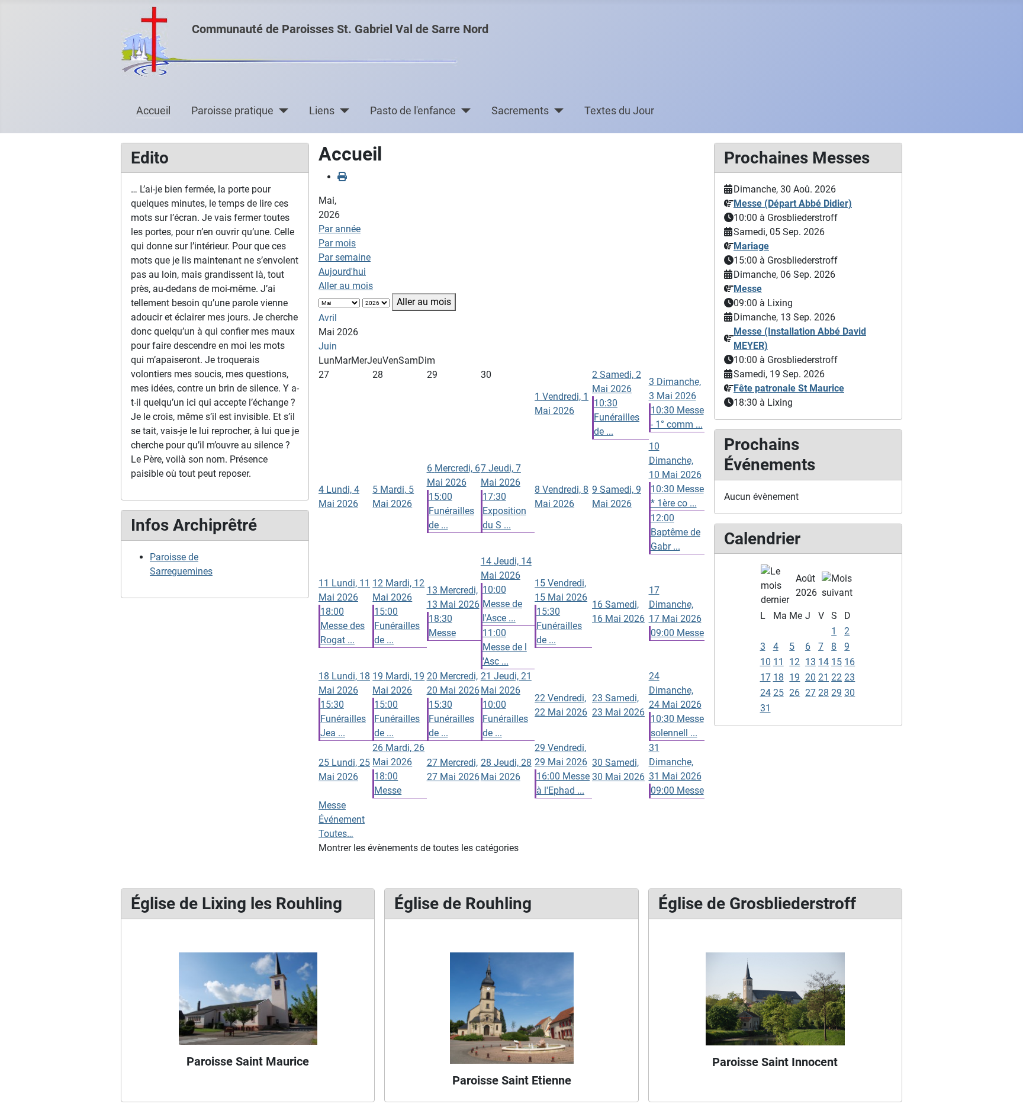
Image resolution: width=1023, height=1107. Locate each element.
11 (778, 662)
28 (823, 692)
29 (836, 692)
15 (836, 662)
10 (765, 662)
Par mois (337, 243)
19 (794, 677)
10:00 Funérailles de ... (505, 719)
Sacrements (520, 111)
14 (823, 662)
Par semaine (345, 257)
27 (810, 692)
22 (836, 677)
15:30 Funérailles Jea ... (343, 719)
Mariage (751, 246)
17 (765, 677)
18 (778, 677)
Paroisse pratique (232, 111)
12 (794, 662)
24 (765, 692)
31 (765, 708)
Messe (332, 805)
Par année (340, 229)
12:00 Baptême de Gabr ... (675, 532)
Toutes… (336, 833)
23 (849, 677)
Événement (342, 819)
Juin (328, 346)
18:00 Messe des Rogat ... (342, 626)
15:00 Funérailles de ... (451, 511)
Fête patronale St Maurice (789, 388)
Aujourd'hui (342, 271)
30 (849, 692)
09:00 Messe (677, 632)
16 (849, 662)
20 (810, 677)
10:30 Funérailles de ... (616, 417)
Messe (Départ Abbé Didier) (793, 203)
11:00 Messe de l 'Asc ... (504, 647)
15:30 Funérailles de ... (559, 626)
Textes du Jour (619, 111)
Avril (328, 317)
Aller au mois (346, 285)
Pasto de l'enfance (413, 111)
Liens (321, 111)
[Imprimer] (342, 176)
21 (823, 677)
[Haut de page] (1002, 1085)
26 (794, 692)
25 (778, 692)
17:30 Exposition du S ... (504, 511)
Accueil (153, 111)
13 (810, 662)
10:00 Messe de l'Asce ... (502, 604)
